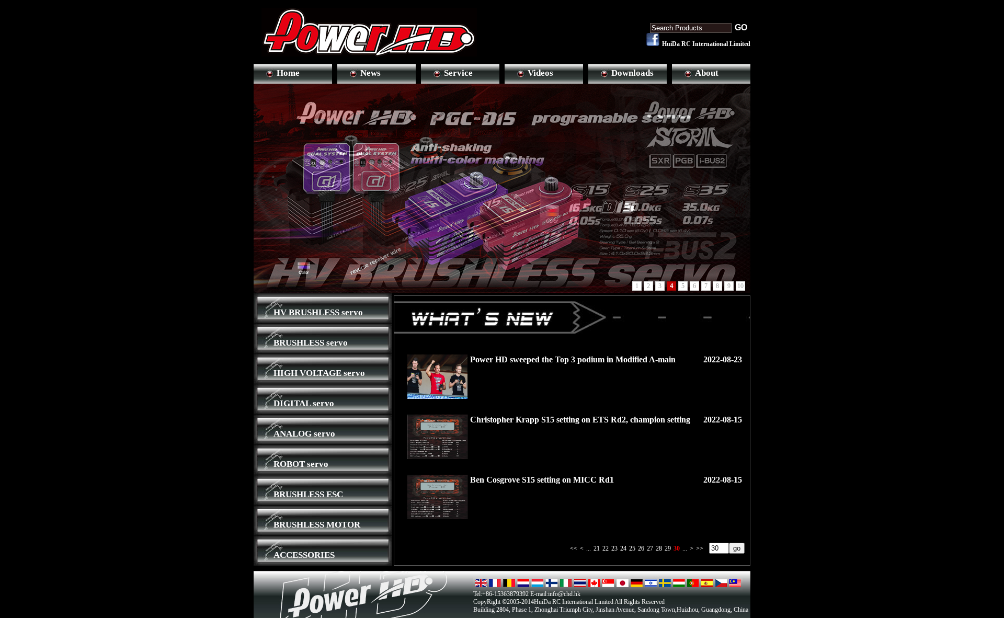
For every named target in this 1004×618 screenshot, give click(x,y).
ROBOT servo (300, 464)
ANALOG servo (304, 434)
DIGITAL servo (303, 403)
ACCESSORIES (304, 555)
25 (632, 548)
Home (288, 73)
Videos (540, 73)
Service (458, 73)
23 (614, 548)
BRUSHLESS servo (310, 343)
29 (668, 548)
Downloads (632, 73)
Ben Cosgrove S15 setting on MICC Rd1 (542, 479)
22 (605, 548)
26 (641, 548)
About (706, 73)
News (370, 73)
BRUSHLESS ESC (308, 494)
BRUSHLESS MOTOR (316, 525)
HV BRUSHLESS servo (318, 312)
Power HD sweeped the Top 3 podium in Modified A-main (573, 359)
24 (623, 548)
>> (699, 548)
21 (597, 548)
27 (650, 548)
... (588, 548)
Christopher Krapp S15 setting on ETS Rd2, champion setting (580, 419)
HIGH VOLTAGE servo (319, 373)
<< (573, 548)
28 (659, 548)
